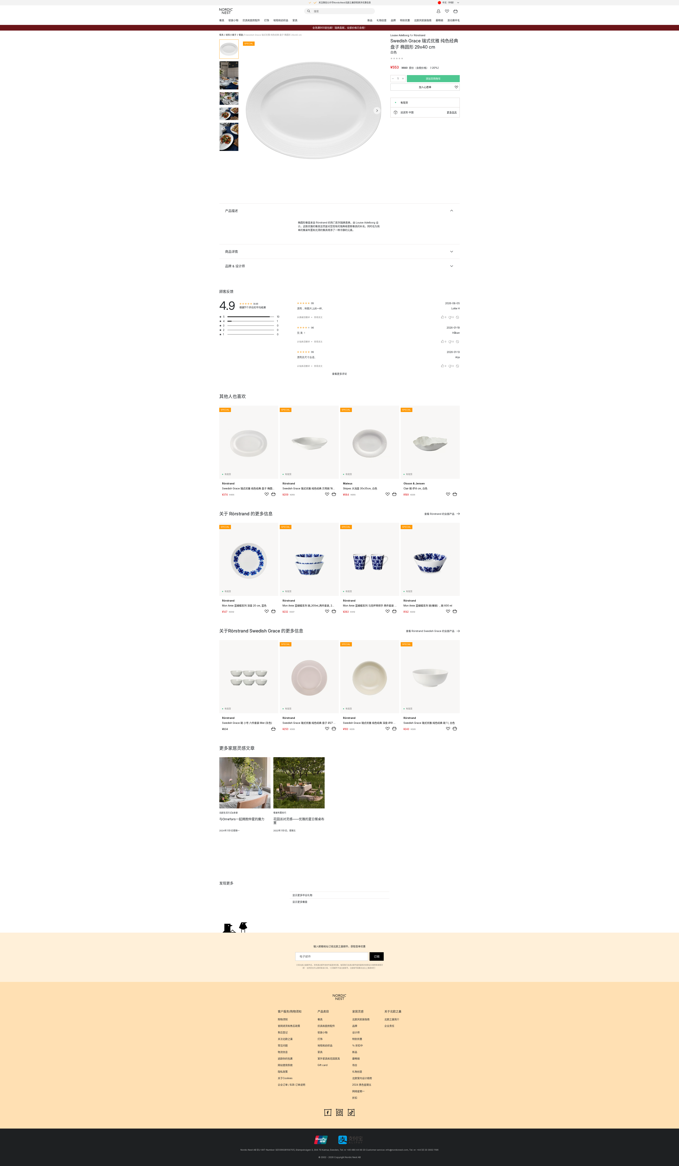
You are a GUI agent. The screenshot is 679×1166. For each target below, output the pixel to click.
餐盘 (241, 35)
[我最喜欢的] (447, 11)
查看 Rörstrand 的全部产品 (439, 513)
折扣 (354, 1097)
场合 (354, 1065)
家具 (294, 20)
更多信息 (452, 112)
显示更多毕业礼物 (302, 895)
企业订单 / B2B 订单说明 (291, 1084)
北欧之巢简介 (391, 1019)
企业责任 (389, 1025)
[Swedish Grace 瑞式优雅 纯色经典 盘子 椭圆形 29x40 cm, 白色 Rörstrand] (314, 110)
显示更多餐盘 (299, 901)
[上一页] (250, 110)
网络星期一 (358, 1091)
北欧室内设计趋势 (362, 1078)
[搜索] (309, 11)
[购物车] (455, 11)
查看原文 (318, 317)
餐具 (221, 20)
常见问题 (283, 1045)
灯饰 (266, 20)
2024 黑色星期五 (361, 1084)
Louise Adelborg (399, 35)
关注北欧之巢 (285, 1038)
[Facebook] (328, 1112)
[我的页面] (438, 11)
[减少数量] (392, 78)
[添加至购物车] (273, 494)
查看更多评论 (339, 373)
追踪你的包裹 (285, 1058)
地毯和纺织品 (280, 20)
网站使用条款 (285, 1065)
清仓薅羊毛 (453, 20)
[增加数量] (403, 78)
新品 (369, 20)
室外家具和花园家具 (329, 1058)
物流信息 (283, 1051)
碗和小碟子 (231, 35)
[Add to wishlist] (266, 494)
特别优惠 (405, 20)
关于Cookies (285, 1078)
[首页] (226, 11)
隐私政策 (283, 1071)
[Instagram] (339, 1112)
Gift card (322, 1065)
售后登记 (283, 1032)
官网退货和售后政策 (289, 1025)
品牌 (393, 20)
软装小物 (233, 20)
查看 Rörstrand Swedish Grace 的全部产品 (430, 630)
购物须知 (283, 1019)
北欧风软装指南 (422, 20)
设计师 (356, 1032)
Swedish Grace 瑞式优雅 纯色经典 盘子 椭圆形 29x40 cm (273, 35)
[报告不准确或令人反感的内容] (457, 317)
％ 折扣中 (357, 1045)
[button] (396, 58)
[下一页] (377, 110)
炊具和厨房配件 (251, 20)
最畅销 (439, 20)
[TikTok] (351, 1112)
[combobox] (449, 2)
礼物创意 (382, 20)
